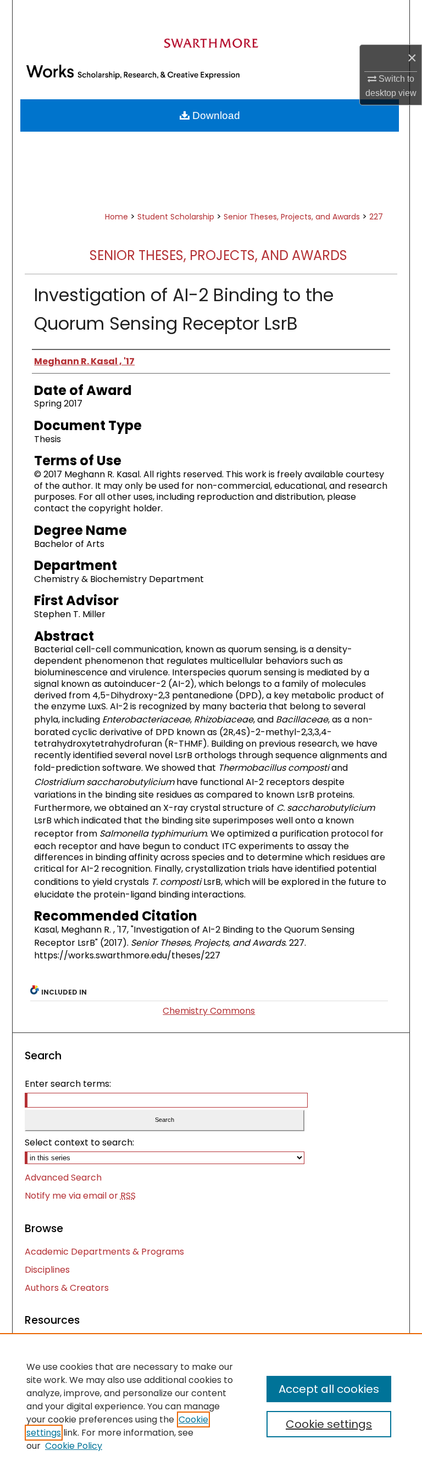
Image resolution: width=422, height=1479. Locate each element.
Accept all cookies (329, 1389)
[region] (211, 1406)
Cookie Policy (73, 1446)
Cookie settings (329, 1424)
